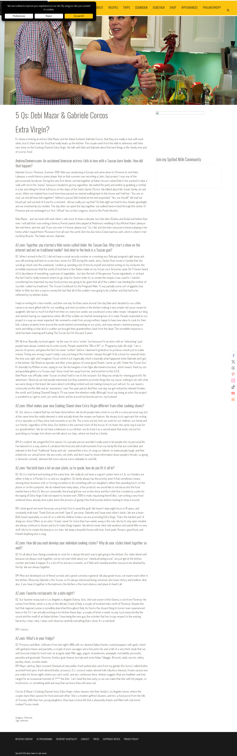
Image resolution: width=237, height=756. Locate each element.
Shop (173, 7)
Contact (85, 739)
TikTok (233, 386)
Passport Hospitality (66, 739)
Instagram (233, 380)
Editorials (28, 717)
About (99, 7)
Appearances (189, 7)
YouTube (233, 393)
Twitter (233, 361)
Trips (126, 7)
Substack (159, 7)
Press (96, 739)
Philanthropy (212, 7)
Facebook (233, 355)
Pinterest (233, 374)
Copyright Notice (111, 739)
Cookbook (141, 7)
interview (24, 720)
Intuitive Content (24, 739)
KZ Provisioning (44, 739)
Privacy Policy (131, 739)
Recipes (113, 7)
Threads (233, 368)
